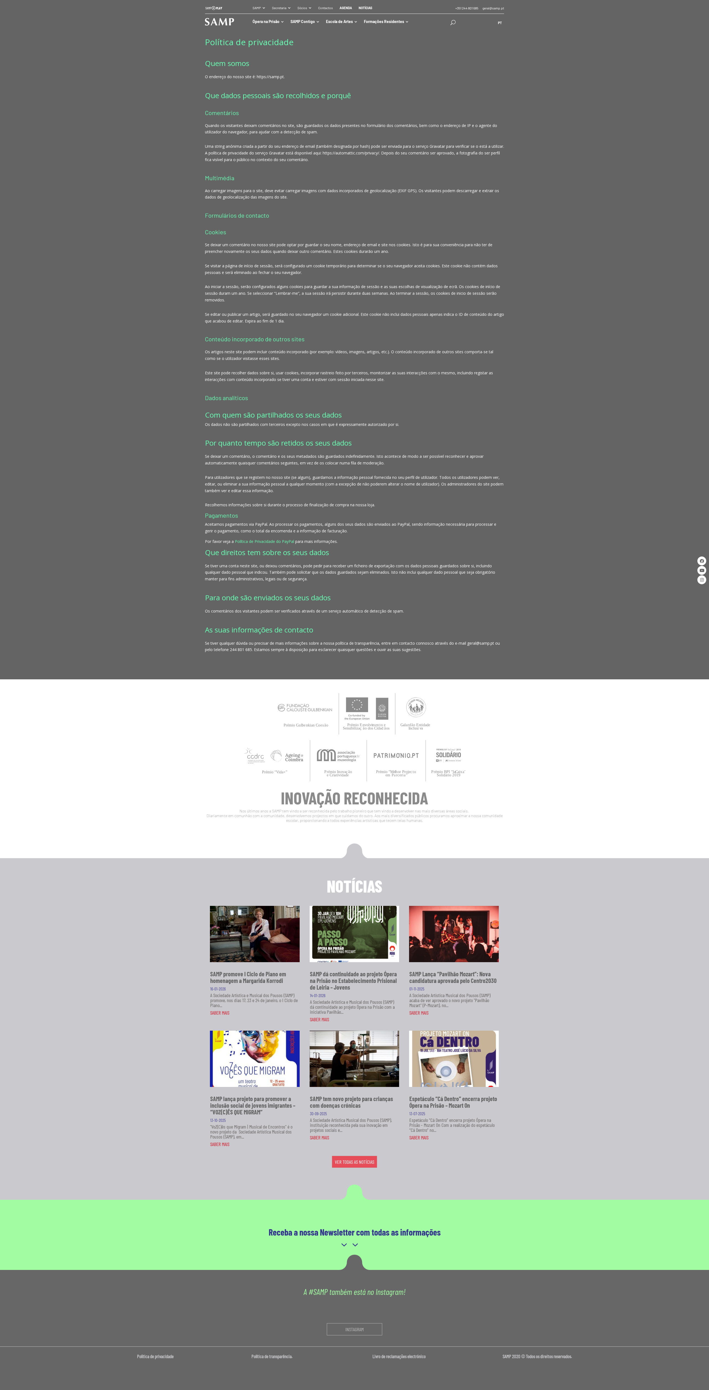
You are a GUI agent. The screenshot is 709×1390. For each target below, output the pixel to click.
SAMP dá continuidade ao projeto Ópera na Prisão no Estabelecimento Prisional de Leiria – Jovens (353, 980)
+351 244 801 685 (466, 8)
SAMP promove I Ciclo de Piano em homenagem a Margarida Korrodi (248, 977)
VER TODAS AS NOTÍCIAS (354, 1162)
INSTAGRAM (354, 1329)
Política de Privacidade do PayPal (264, 541)
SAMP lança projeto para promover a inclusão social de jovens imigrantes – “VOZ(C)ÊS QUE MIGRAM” (252, 1105)
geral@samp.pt (493, 8)
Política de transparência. (273, 1356)
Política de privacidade (155, 1356)
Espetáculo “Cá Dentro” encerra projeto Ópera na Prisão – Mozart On (453, 1102)
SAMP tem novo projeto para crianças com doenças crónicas (351, 1102)
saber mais (219, 1013)
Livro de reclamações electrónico (399, 1356)
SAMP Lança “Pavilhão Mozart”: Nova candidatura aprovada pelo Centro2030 (453, 977)
